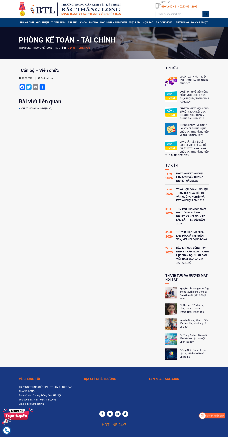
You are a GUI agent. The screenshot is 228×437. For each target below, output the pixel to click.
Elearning (182, 22)
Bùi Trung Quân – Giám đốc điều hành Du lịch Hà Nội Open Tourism (194, 338)
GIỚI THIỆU (42, 22)
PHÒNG (93, 22)
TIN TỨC (73, 22)
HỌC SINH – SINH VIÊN (113, 22)
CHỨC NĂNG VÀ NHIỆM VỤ (36, 108)
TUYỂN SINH (58, 22)
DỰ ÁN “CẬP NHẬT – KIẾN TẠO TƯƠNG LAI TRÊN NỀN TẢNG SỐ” (194, 80)
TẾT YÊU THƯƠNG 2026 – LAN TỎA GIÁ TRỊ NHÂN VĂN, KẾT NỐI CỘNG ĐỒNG (191, 236)
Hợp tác (148, 22)
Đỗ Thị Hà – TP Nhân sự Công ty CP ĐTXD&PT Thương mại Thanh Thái (192, 308)
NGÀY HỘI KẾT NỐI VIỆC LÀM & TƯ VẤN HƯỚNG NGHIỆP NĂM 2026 (190, 177)
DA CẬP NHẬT (199, 22)
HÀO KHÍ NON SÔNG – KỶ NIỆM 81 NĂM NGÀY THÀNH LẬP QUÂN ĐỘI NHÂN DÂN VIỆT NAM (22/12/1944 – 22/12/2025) (192, 255)
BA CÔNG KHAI (164, 22)
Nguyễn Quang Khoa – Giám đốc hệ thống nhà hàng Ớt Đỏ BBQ (194, 323)
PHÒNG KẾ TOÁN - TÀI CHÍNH (49, 48)
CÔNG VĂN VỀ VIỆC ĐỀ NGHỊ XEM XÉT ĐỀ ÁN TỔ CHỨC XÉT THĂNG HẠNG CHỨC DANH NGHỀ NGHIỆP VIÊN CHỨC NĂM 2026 (187, 148)
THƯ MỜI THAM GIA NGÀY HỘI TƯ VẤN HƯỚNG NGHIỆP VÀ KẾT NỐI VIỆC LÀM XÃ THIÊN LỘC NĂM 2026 (191, 216)
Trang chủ (27, 22)
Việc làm (134, 22)
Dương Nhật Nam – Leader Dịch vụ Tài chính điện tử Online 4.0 (193, 353)
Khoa (83, 22)
